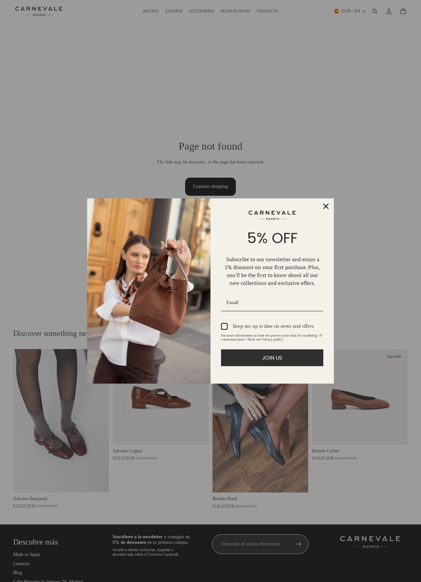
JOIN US (272, 358)
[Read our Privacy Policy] (320, 337)
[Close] (326, 206)
